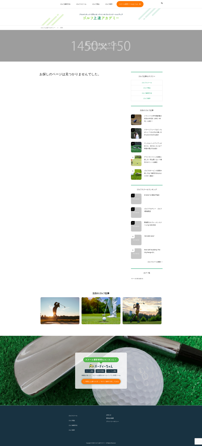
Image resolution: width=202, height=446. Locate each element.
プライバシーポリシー (112, 421)
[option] (59, 310)
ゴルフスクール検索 (154, 262)
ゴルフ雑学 (108, 4)
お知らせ (108, 415)
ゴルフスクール (81, 4)
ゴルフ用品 (95, 4)
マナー (133, 278)
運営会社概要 (110, 418)
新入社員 (140, 278)
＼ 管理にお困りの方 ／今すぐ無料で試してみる (101, 381)
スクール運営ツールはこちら (128, 4)
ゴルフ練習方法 (65, 4)
